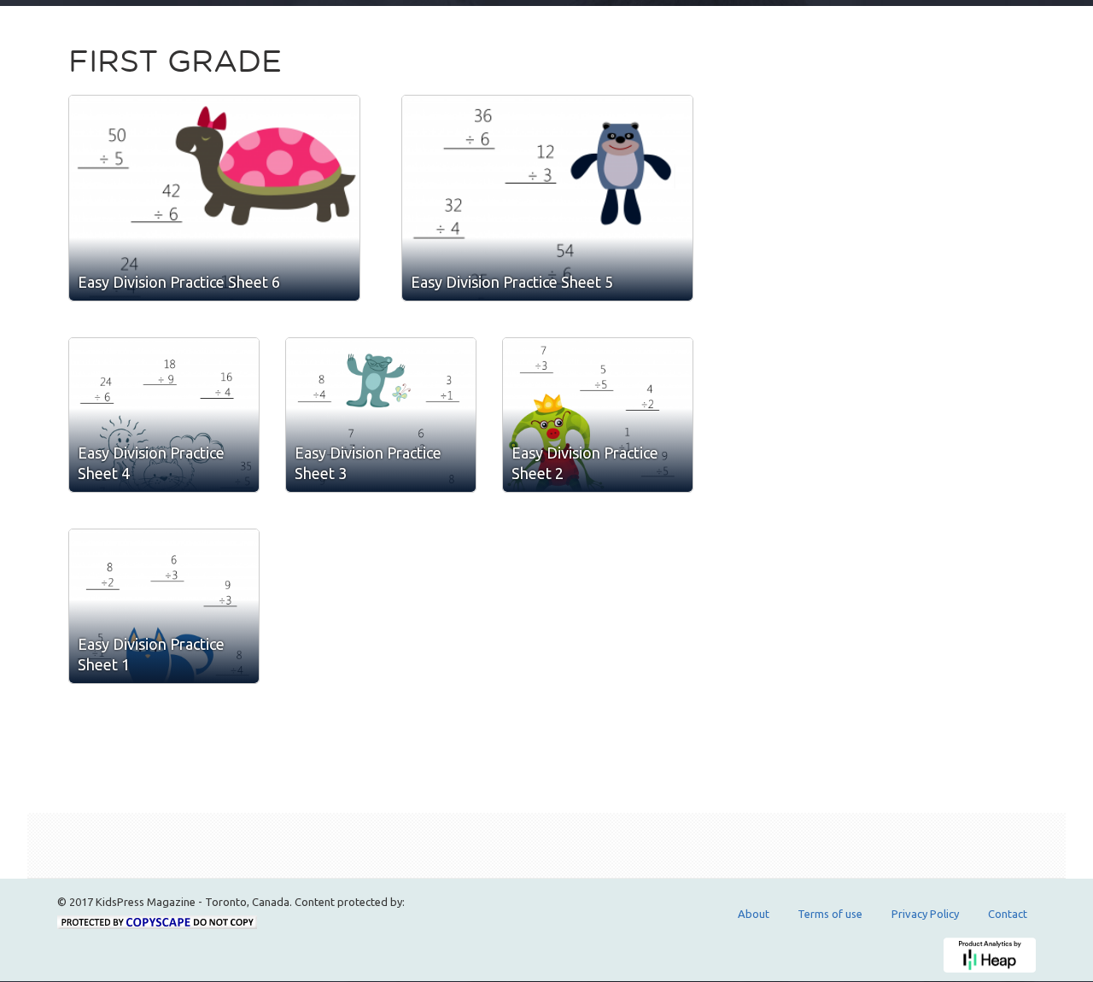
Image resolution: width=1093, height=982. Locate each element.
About (753, 914)
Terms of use (830, 914)
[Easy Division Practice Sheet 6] (214, 198)
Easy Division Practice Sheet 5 (512, 281)
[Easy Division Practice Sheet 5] (547, 198)
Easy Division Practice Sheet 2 (584, 463)
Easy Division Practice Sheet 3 (368, 463)
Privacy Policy (925, 914)
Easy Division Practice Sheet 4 (151, 463)
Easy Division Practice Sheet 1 (151, 654)
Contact (1007, 914)
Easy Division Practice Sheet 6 (179, 281)
